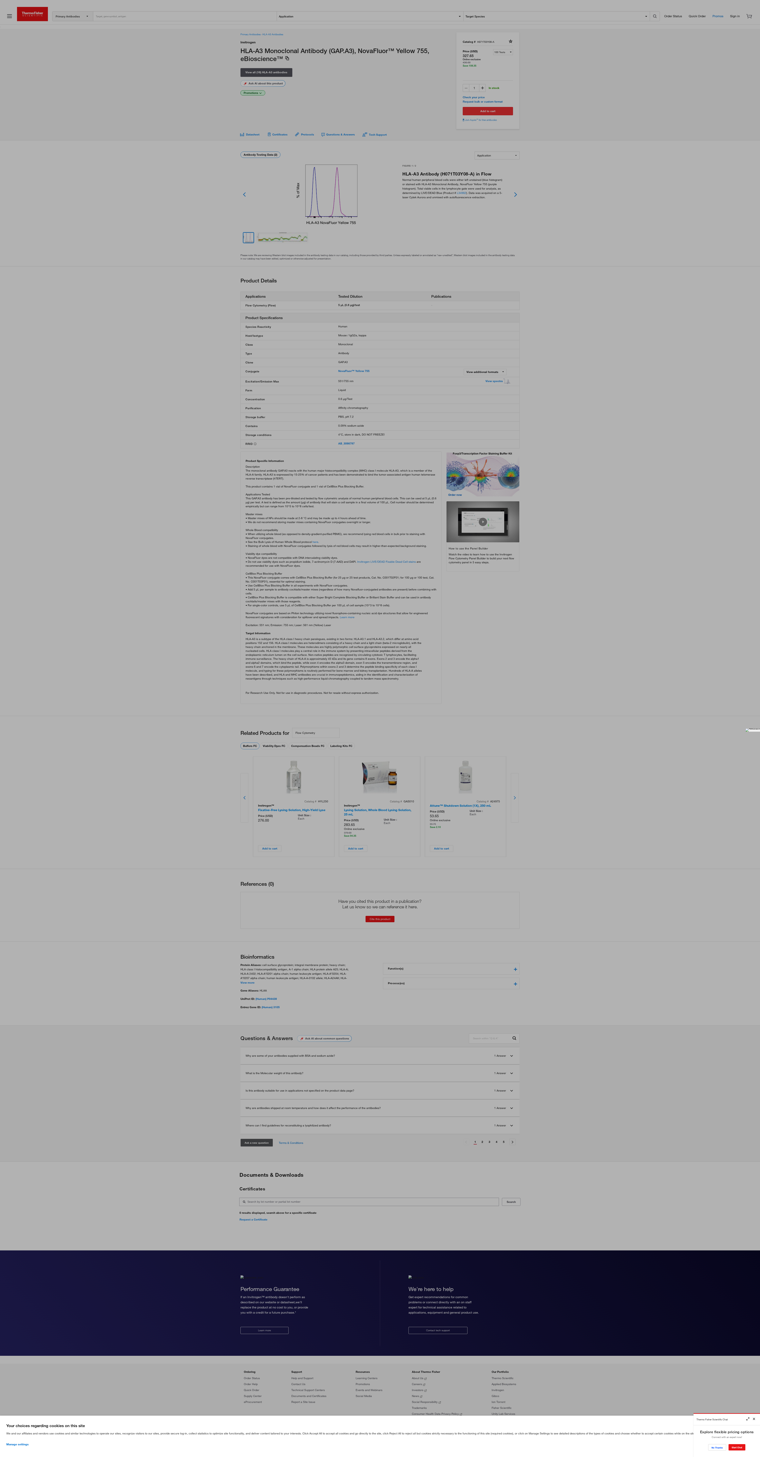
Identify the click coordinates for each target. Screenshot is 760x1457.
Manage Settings (17, 1444)
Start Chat (737, 1447)
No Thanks (717, 1447)
